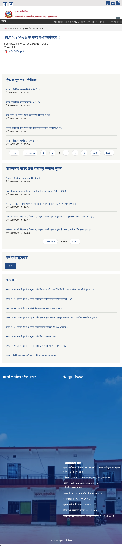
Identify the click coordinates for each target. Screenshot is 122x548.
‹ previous (30, 153)
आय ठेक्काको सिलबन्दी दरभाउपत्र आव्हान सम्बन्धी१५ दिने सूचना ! (74, 22)
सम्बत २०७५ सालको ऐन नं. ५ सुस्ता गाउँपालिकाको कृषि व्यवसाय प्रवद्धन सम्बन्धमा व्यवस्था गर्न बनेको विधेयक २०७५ (51, 317)
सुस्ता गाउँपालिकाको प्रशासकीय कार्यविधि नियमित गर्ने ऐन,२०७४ (31, 355)
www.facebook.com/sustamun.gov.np (82, 493)
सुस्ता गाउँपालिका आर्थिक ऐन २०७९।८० (22, 140)
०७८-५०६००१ (82, 498)
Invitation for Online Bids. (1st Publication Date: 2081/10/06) (36, 191)
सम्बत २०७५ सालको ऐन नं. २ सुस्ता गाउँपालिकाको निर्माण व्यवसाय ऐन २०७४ (36, 346)
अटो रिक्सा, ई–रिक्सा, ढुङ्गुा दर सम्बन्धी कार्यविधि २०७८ (28, 115)
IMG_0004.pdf (16, 51)
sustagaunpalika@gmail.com (84, 483)
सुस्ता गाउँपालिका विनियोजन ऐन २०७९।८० (23, 102)
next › (95, 153)
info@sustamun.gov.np (75, 487)
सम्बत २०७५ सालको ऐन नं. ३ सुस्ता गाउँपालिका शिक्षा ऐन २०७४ (31, 336)
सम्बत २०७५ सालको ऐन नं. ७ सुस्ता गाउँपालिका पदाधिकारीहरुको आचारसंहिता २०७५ (39, 299)
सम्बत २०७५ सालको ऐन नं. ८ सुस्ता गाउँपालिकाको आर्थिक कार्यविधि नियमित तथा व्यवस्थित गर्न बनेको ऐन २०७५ (50, 289)
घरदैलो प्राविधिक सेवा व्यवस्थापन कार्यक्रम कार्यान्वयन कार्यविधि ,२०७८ (34, 128)
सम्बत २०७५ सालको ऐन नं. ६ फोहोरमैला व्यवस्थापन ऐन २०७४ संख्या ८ (34, 308)
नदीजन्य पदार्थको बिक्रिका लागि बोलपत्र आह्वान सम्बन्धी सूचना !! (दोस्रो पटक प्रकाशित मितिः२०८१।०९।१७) (49, 229)
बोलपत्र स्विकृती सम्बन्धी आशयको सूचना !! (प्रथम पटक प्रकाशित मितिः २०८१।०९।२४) (41, 204)
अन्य (10, 265)
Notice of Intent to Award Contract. (23, 178)
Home (5, 28)
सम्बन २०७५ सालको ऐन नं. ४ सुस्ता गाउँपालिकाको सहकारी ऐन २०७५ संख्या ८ (37, 327)
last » (109, 153)
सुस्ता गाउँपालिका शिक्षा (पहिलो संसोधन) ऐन (23, 89)
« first (14, 153)
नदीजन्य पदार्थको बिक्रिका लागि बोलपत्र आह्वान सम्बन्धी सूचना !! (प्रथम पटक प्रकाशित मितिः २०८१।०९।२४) (50, 216)
